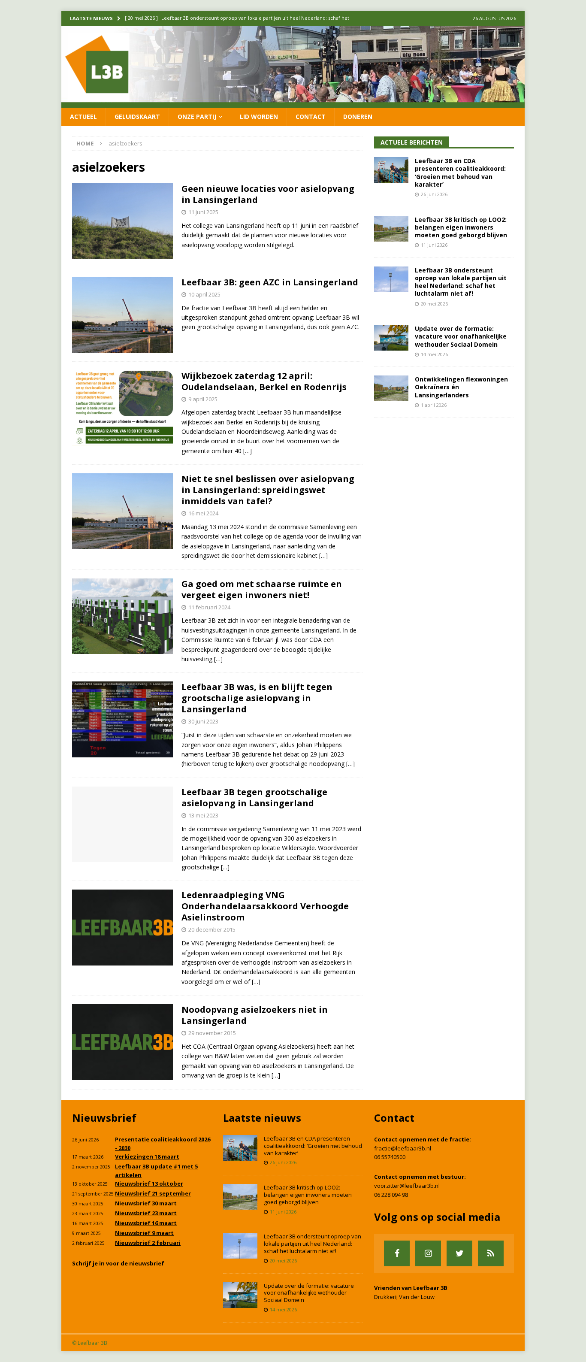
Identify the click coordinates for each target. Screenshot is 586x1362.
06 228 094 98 (391, 1195)
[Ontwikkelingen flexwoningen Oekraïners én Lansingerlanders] (391, 388)
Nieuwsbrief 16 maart (146, 1223)
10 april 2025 (204, 294)
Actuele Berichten (412, 142)
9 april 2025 (202, 399)
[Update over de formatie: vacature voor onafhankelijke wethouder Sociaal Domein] (391, 338)
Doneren (357, 116)
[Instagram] (428, 1253)
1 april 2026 (434, 405)
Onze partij (197, 116)
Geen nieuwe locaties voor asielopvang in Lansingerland (267, 194)
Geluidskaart (137, 116)
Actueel (83, 116)
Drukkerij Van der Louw (404, 1297)
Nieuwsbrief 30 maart (146, 1203)
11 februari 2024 (209, 607)
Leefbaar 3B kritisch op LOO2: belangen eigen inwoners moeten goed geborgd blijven (461, 227)
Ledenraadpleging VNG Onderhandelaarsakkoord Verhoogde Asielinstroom (265, 906)
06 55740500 (389, 1157)
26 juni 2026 (434, 194)
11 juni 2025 (203, 212)
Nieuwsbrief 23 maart (146, 1213)
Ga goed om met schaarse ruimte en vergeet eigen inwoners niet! (261, 589)
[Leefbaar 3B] (293, 102)
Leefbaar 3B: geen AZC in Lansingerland (269, 282)
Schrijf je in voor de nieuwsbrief (118, 1263)
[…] (247, 451)
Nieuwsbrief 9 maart (144, 1233)
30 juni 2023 (203, 721)
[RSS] (491, 1253)
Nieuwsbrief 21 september (153, 1193)
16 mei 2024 (203, 513)
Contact (311, 116)
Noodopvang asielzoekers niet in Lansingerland (254, 1015)
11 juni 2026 (434, 245)
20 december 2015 (212, 929)
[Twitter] (459, 1253)
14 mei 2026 (434, 354)
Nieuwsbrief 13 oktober (149, 1183)
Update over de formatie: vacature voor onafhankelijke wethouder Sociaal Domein (461, 336)
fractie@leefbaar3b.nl (402, 1148)
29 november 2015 (212, 1033)
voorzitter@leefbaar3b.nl (407, 1185)
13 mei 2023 (203, 815)
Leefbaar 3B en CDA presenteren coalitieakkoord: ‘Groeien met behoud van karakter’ (460, 172)
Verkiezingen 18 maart (147, 1156)
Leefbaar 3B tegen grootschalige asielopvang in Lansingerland (254, 797)
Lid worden (259, 116)
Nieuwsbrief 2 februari (148, 1243)
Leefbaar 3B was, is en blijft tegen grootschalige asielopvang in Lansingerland (256, 698)
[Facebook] (397, 1253)
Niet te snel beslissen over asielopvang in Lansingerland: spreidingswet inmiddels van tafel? (267, 490)
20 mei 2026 (434, 303)
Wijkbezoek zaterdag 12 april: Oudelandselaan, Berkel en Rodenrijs (264, 381)
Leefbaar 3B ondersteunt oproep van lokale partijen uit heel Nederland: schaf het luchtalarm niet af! (461, 282)
